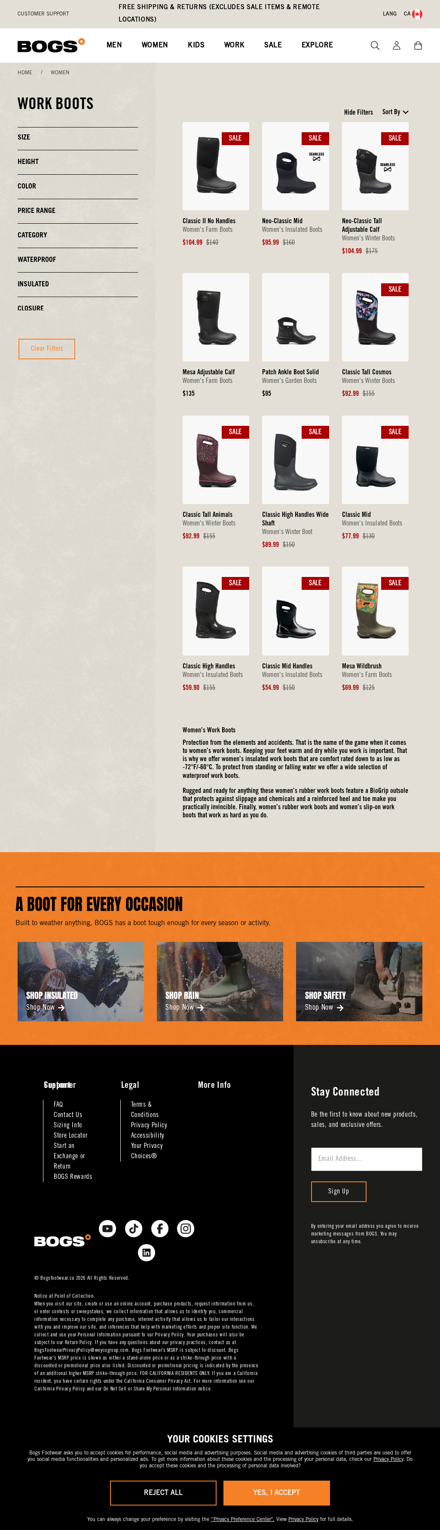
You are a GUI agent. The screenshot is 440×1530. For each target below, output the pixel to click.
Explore (317, 45)
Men (114, 45)
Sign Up (338, 1191)
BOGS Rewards (73, 1177)
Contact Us (68, 1115)
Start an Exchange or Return (69, 1156)
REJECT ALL (163, 1493)
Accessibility (147, 1135)
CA (407, 14)
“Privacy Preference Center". (243, 1519)
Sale (273, 45)
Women (155, 45)
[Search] (371, 45)
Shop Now (40, 1008)
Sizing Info (68, 1125)
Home (25, 73)
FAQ (58, 1105)
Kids (196, 45)
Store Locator (70, 1135)
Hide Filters (358, 112)
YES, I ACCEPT (277, 1493)
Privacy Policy (149, 1125)
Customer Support (43, 14)
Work (234, 45)
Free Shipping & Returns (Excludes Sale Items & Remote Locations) (219, 14)
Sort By (391, 112)
